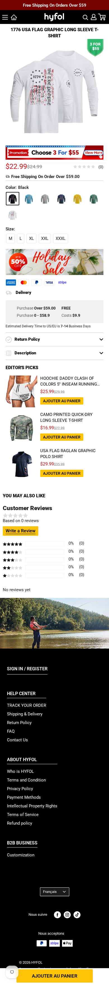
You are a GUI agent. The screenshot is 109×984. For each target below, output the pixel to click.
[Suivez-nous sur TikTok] (77, 914)
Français (50, 892)
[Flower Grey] (45, 198)
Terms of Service (23, 814)
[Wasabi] (93, 198)
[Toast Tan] (77, 198)
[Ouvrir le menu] (5, 17)
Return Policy (19, 722)
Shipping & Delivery (24, 714)
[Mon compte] (93, 17)
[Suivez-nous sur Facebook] (57, 914)
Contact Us (17, 739)
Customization (20, 855)
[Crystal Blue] (28, 198)
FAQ (11, 731)
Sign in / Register (27, 668)
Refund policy (19, 823)
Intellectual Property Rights (32, 805)
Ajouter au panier (54, 976)
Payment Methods (24, 797)
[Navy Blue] (61, 198)
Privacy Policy (20, 788)
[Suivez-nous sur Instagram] (67, 914)
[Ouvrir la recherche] (85, 17)
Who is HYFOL (20, 771)
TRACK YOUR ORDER (26, 705)
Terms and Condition (26, 780)
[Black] (12, 198)
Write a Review (20, 531)
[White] (12, 214)
